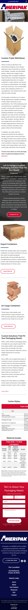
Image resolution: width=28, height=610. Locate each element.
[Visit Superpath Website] (14, 605)
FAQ (14, 592)
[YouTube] (25, 561)
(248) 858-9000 (13, 1)
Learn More (7, 271)
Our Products (14, 587)
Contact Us (13, 214)
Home (14, 582)
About (14, 584)
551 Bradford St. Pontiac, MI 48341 (14, 571)
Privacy (25, 602)
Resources (14, 589)
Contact (14, 595)
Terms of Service (9, 525)
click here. (4, 156)
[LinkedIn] (22, 561)
